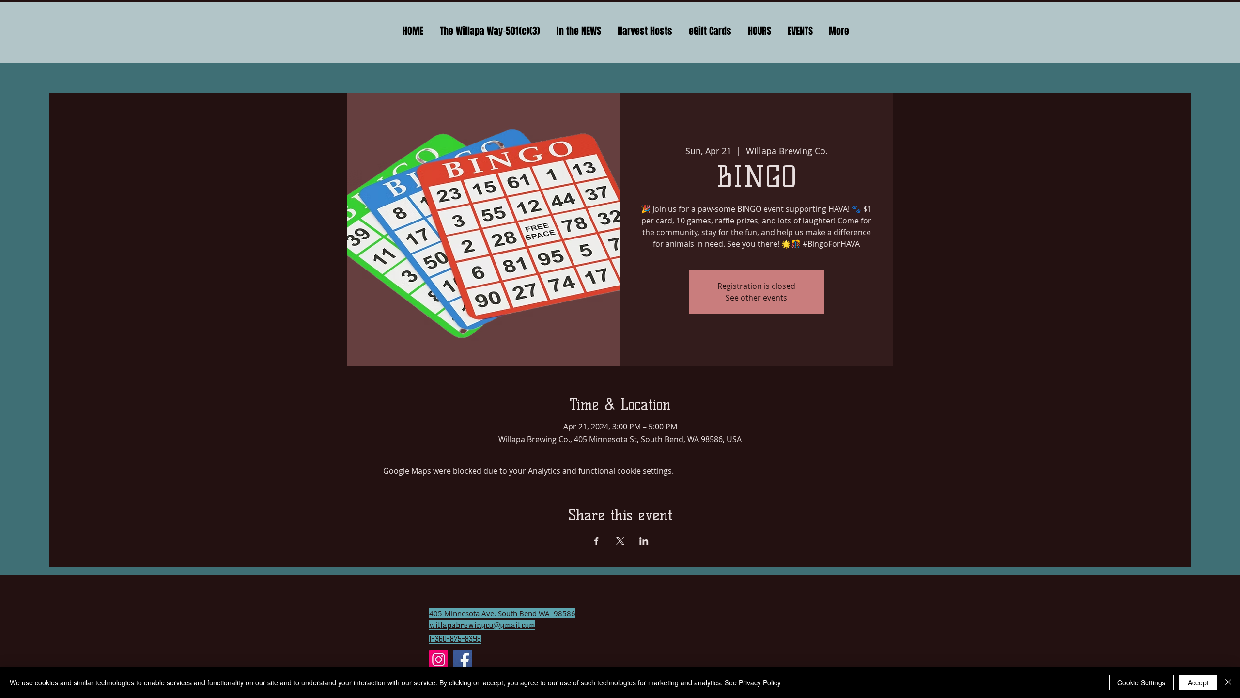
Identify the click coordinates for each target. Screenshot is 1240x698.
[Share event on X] (620, 541)
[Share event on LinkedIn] (644, 541)
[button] (578, 31)
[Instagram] (438, 659)
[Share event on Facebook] (596, 541)
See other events (756, 297)
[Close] (1228, 682)
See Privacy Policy (753, 682)
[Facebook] (462, 659)
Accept (1198, 682)
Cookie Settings (1141, 682)
